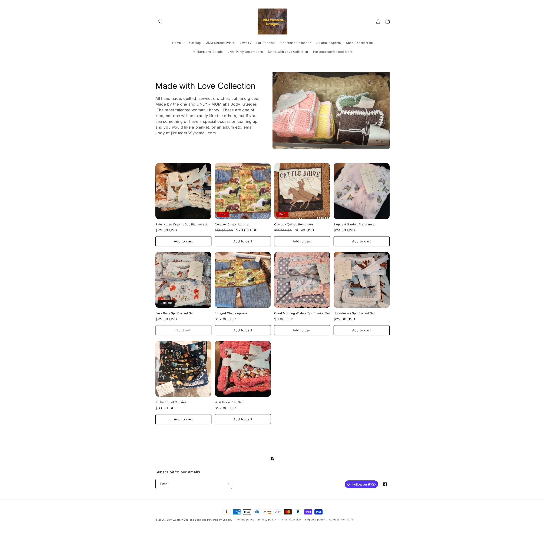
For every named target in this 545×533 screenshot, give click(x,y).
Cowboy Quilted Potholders (294, 224)
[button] (160, 21)
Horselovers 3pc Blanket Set (354, 313)
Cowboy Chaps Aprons (231, 224)
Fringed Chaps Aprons (231, 313)
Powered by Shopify (219, 519)
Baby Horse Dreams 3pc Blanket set (181, 224)
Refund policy (245, 519)
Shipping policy (315, 519)
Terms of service (290, 519)
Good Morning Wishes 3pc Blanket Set (302, 313)
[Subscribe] (227, 484)
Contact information (342, 519)
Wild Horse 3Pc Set (229, 402)
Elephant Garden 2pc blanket (354, 224)
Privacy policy (267, 519)
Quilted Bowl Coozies (170, 402)
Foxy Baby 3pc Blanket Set (174, 313)
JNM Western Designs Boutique (187, 519)
